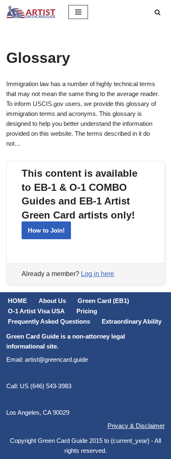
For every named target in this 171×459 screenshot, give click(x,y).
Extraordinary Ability (131, 321)
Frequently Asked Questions (49, 321)
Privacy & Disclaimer (136, 425)
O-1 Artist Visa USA (36, 311)
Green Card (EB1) (103, 300)
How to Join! (46, 230)
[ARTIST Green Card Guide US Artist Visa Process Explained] (31, 12)
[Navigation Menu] (78, 12)
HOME (17, 300)
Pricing (86, 311)
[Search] (157, 12)
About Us (52, 300)
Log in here (97, 273)
